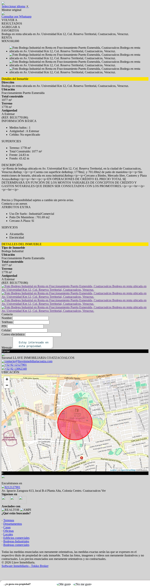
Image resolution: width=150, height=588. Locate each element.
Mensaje (7, 347)
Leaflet (113, 469)
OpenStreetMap (128, 469)
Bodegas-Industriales (16, 541)
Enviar (6, 351)
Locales (8, 534)
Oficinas (8, 530)
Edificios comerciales (16, 537)
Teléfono (7, 322)
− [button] (7, 385)
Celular (6, 330)
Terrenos (8, 520)
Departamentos (12, 523)
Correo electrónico (13, 334)
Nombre (7, 318)
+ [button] (7, 379)
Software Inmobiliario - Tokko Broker (25, 566)
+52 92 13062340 (16, 368)
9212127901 (12, 487)
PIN (4, 326)
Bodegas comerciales (16, 544)
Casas (7, 527)
